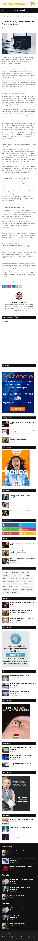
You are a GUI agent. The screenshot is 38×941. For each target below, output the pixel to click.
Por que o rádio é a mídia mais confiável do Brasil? (22, 559)
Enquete (27, 575)
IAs (31, 578)
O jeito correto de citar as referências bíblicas (22, 423)
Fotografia (25, 578)
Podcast (18, 587)
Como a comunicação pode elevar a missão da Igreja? (21, 756)
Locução (12, 584)
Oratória (11, 587)
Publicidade (6, 589)
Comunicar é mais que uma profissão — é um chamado (23, 684)
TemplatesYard (16, 937)
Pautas (27, 934)
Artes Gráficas (14, 572)
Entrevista (5, 578)
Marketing (19, 584)
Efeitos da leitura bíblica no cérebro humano (21, 880)
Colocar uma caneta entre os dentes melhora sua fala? (21, 619)
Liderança (5, 584)
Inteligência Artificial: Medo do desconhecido (20, 692)
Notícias (5, 587)
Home (11, 934)
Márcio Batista (7, 28)
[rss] (27, 533)
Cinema (5, 575)
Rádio (22, 589)
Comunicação (12, 575)
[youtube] (10, 533)
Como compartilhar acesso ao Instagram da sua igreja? (22, 859)
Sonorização (29, 589)
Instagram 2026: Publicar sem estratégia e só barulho (23, 431)
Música (31, 584)
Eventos (18, 578)
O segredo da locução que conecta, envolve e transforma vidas (21, 438)
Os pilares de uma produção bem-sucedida (20, 828)
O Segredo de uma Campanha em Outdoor (20, 764)
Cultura (20, 575)
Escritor (12, 578)
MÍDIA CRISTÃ (19, 10)
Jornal (23, 581)
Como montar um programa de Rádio (21, 511)
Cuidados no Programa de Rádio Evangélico (20, 496)
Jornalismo (30, 581)
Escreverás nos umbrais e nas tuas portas (23, 503)
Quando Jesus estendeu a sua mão (21, 866)
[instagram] (27, 529)
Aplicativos (5, 572)
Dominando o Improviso (17, 851)
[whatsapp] (10, 529)
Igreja (4, 581)
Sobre (16, 934)
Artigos (8, 281)
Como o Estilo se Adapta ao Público (21, 835)
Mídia (25, 584)
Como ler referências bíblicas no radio (22, 819)
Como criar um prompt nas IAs (19, 675)
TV (3, 592)
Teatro (8, 592)
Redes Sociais (14, 589)
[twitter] (27, 525)
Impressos (11, 581)
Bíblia (28, 572)
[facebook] (10, 525)
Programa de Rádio (28, 587)
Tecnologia (15, 592)
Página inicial (5, 16)
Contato (21, 934)
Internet (12, 16)
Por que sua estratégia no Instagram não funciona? (23, 748)
